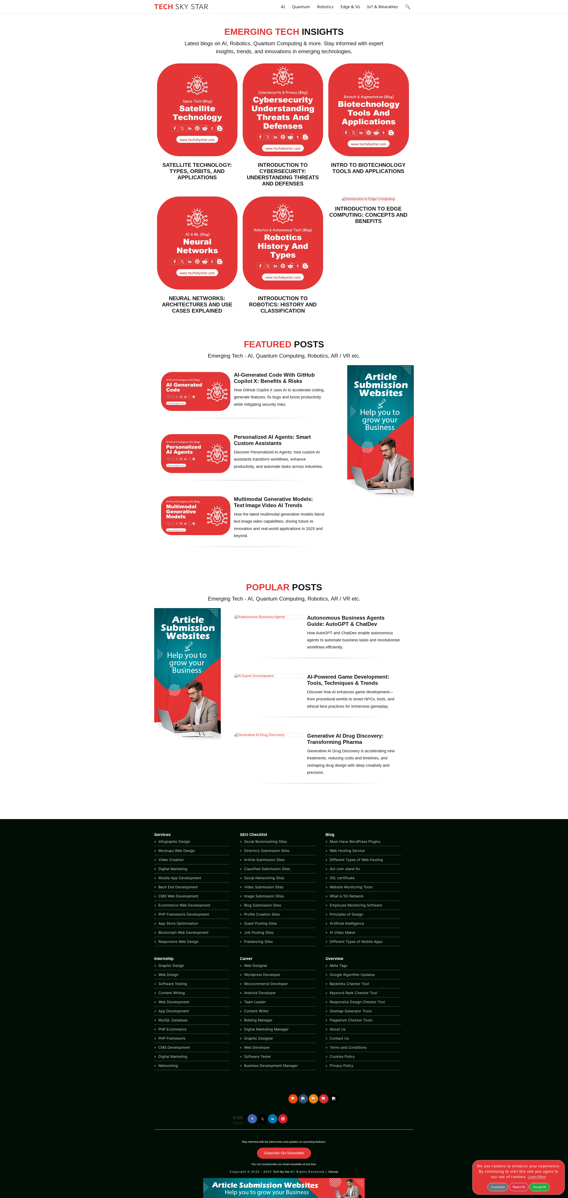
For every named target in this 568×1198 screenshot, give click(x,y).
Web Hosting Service (347, 850)
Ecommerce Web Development (183, 905)
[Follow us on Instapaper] (334, 1098)
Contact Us (339, 1038)
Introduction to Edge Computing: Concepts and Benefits (368, 215)
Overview (334, 958)
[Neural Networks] (197, 288)
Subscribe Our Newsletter (284, 1153)
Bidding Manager (257, 1020)
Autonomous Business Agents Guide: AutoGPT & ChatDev (346, 621)
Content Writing (171, 993)
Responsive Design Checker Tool (357, 1002)
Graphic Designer (258, 1038)
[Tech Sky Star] (181, 10)
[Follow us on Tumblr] (303, 1098)
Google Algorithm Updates (352, 974)
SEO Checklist (253, 834)
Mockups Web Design (176, 850)
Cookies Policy (342, 1056)
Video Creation (170, 859)
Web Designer (255, 965)
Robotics (325, 6)
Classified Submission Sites (266, 869)
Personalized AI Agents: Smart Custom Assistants (272, 440)
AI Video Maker (342, 932)
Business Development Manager (270, 1065)
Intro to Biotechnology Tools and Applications (368, 168)
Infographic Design (173, 841)
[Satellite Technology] (197, 155)
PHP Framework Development (183, 914)
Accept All (539, 1187)
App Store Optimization (177, 923)
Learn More (537, 1177)
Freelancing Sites (258, 941)
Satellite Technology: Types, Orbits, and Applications (197, 171)
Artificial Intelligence (346, 923)
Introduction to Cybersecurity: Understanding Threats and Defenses (283, 174)
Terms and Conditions (348, 1047)
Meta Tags (338, 965)
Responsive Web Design (178, 941)
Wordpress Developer (261, 974)
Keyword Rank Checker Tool (353, 993)
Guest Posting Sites (260, 923)
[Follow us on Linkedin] (272, 1118)
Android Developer (259, 993)
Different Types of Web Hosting (356, 859)
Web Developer (256, 1047)
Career (246, 958)
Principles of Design (346, 914)
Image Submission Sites (263, 896)
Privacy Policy (341, 1065)
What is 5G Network (346, 896)
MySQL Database (172, 1020)
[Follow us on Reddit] (293, 1098)
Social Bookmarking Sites (265, 841)
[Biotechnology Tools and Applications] (368, 155)
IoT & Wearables (382, 6)
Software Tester (257, 1056)
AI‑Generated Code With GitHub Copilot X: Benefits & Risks (274, 378)
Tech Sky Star (281, 1171)
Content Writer (256, 1011)
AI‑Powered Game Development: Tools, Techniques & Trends (348, 680)
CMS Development (173, 1047)
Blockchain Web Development (183, 932)
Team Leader (254, 1002)
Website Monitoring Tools (351, 887)
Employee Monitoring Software (355, 905)
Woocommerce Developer (265, 983)
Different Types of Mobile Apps (356, 941)
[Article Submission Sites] (380, 497)
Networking (167, 1065)
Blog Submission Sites (262, 905)
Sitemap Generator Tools (350, 1011)
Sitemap (333, 1171)
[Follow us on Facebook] (252, 1118)
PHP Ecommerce (172, 1029)
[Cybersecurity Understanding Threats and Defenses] (283, 155)
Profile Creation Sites (261, 914)
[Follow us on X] (262, 1118)
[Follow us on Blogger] (313, 1098)
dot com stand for (344, 869)
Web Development (173, 1002)
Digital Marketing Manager (266, 1029)
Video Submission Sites (263, 887)
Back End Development (177, 887)
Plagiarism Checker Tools (350, 1020)
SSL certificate (342, 878)
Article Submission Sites (264, 859)
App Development (173, 1011)
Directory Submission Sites (266, 850)
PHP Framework (171, 1038)
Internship (164, 958)
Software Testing (172, 983)
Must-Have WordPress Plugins (354, 841)
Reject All (519, 1187)
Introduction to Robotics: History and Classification (283, 304)
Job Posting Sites (258, 932)
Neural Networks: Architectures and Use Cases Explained (197, 304)
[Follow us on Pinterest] (283, 1118)
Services (162, 834)
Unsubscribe (269, 1164)
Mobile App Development (179, 878)
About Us (337, 1029)
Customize (498, 1187)
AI (283, 6)
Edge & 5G (350, 6)
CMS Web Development (177, 896)
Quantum (301, 6)
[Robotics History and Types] (283, 288)
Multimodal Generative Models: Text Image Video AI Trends (273, 502)
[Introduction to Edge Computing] (368, 199)
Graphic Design (170, 965)
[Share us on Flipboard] (323, 1098)
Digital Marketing (172, 869)
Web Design (167, 974)
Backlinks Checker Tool (349, 983)
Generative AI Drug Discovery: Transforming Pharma (345, 739)
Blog (329, 834)
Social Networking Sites (263, 878)
